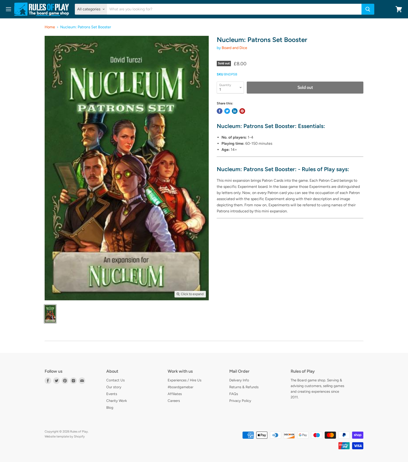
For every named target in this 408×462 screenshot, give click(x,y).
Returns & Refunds (244, 387)
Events (111, 394)
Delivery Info (239, 380)
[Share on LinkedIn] (235, 111)
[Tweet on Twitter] (227, 111)
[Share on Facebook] (219, 111)
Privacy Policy (240, 401)
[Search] (367, 9)
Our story (113, 387)
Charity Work (116, 401)
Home (50, 27)
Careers (174, 401)
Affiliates (175, 394)
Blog (109, 407)
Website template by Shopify (65, 436)
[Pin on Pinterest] (242, 111)
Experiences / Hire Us (184, 380)
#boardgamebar (180, 387)
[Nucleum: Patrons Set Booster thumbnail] (50, 314)
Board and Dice (234, 47)
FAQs (233, 394)
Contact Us (115, 380)
